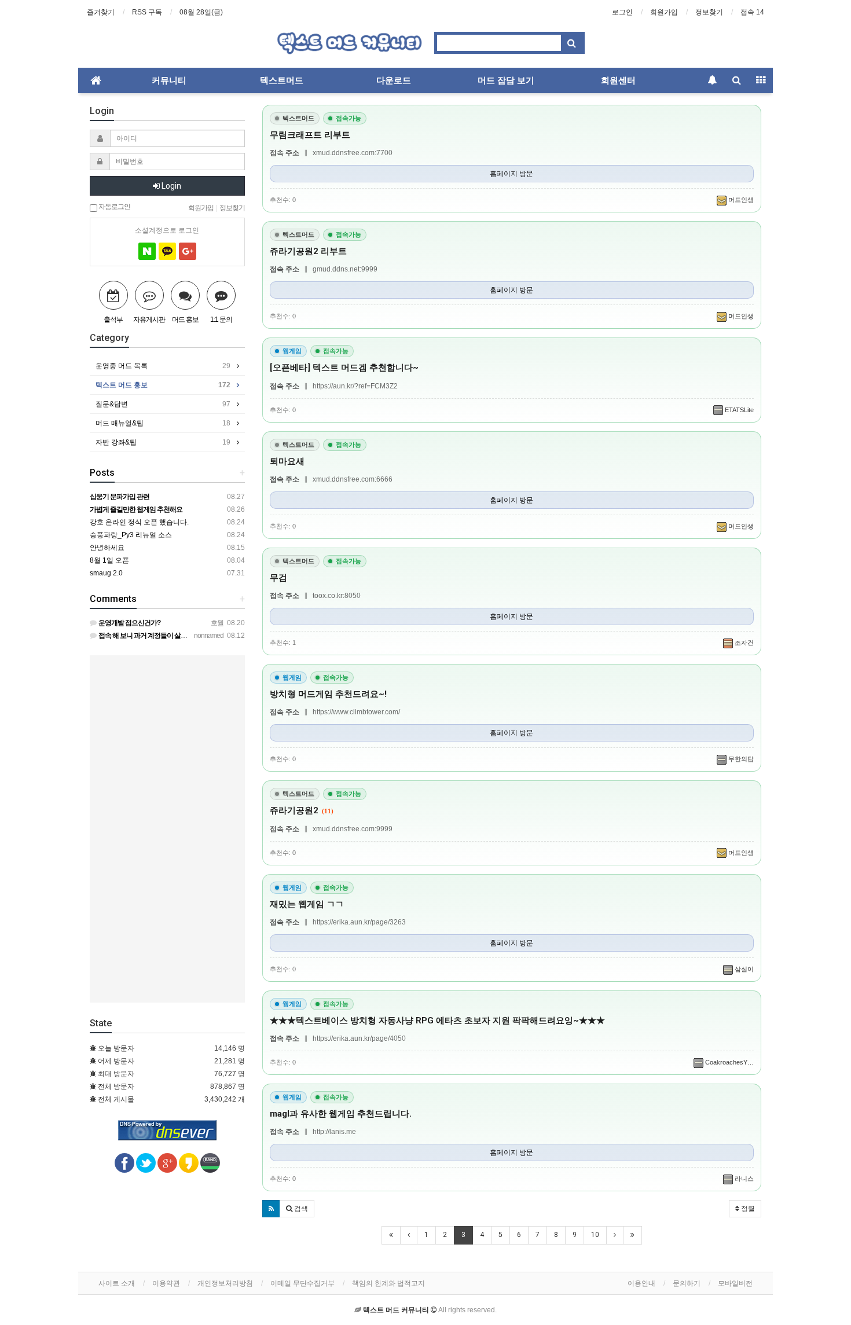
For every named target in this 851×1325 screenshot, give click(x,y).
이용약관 (166, 1283)
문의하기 (686, 1283)
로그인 (622, 12)
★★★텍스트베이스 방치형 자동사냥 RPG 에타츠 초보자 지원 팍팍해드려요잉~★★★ (437, 1020)
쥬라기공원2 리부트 (308, 251)
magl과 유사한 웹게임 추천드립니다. (341, 1114)
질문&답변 (163, 404)
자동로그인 (113, 206)
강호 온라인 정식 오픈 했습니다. (139, 522)
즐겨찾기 (101, 12)
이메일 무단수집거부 (302, 1283)
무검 (278, 577)
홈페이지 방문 (511, 174)
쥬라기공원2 (301, 810)
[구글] (187, 251)
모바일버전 (735, 1283)
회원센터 (618, 80)
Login (170, 185)
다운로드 (393, 80)
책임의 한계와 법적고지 (388, 1283)
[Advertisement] (167, 829)
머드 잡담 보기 (506, 80)
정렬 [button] (747, 1209)
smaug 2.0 (106, 573)
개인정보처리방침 (225, 1283)
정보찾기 (709, 12)
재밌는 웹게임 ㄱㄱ (307, 904)
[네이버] (147, 251)
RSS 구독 (147, 12)
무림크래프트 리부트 (310, 135)
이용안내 (641, 1283)
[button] (271, 1208)
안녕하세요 (107, 548)
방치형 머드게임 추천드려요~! (328, 694)
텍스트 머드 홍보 (163, 385)
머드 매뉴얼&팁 (163, 423)
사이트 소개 (116, 1283)
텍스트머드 (281, 80)
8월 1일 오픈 (109, 560)
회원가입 (664, 12)
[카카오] (167, 251)
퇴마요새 (287, 461)
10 (595, 1235)
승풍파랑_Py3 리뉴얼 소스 (131, 535)
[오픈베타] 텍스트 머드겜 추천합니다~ (344, 367)
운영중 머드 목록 (163, 366)
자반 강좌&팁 (163, 442)
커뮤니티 (169, 80)
